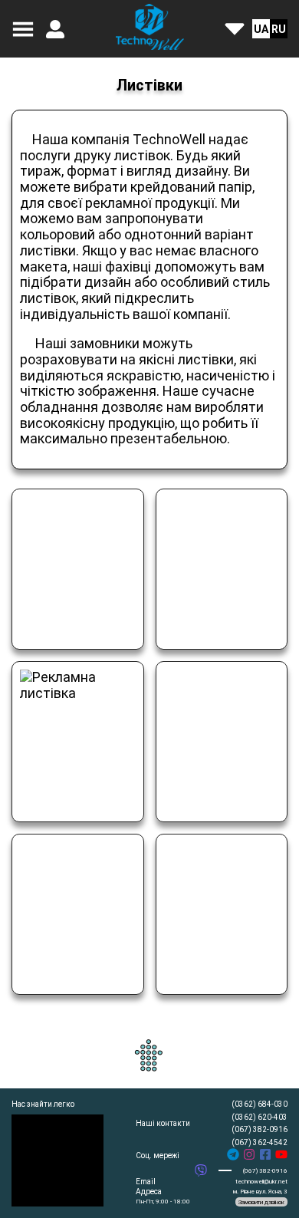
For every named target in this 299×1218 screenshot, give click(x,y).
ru (278, 29)
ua (261, 29)
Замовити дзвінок (261, 1202)
